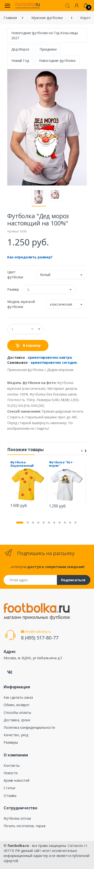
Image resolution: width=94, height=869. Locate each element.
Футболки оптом (17, 818)
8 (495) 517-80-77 (39, 637)
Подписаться (73, 580)
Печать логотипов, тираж (25, 826)
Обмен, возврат (17, 705)
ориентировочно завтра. (50, 357)
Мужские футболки (47, 17)
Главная (10, 17)
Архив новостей (16, 780)
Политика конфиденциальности (29, 727)
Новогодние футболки (57, 60)
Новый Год (20, 60)
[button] (67, 5)
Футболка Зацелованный (22, 464)
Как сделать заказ (18, 697)
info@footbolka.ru (37, 631)
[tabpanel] (27, 485)
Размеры (11, 742)
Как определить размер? (30, 257)
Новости (11, 773)
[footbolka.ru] (27, 5)
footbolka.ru (18, 845)
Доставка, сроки (17, 720)
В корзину (31, 345)
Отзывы (10, 795)
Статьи (9, 788)
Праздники (48, 49)
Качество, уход (16, 735)
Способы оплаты (17, 712)
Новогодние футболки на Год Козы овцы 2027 (44, 35)
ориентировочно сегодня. (54, 362)
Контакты (12, 765)
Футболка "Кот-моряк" (61, 464)
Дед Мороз (20, 49)
